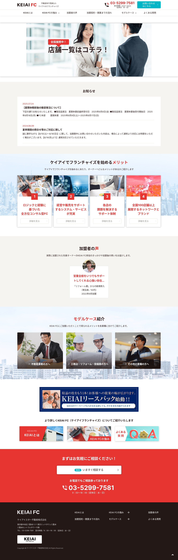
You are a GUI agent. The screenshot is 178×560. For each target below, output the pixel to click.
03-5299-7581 (91, 488)
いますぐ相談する (93, 469)
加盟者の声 (153, 512)
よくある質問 (154, 519)
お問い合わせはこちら (148, 4)
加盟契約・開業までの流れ (87, 519)
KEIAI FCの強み (49, 12)
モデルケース (128, 12)
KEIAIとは (79, 512)
